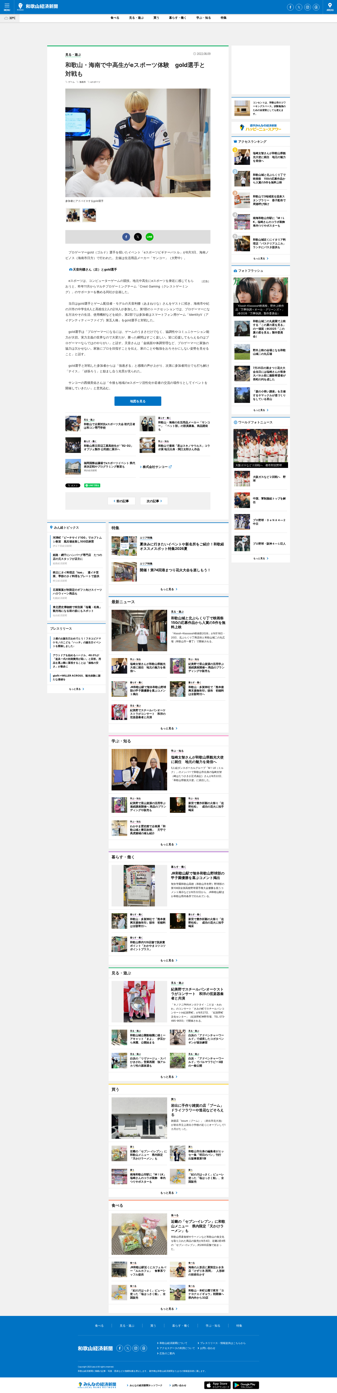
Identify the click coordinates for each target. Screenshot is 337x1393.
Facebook (290, 7)
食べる (115, 17)
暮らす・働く (178, 17)
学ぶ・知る (203, 17)
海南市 (82, 82)
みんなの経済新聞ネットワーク (97, 1385)
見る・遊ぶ (136, 17)
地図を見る (138, 401)
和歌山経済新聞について (173, 1343)
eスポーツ (95, 82)
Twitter (299, 7)
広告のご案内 (167, 1353)
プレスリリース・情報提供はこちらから (223, 1343)
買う (156, 17)
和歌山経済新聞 (37, 7)
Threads (316, 7)
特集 (224, 17)
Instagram (307, 7)
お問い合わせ (207, 1348)
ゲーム (71, 82)
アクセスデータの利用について (177, 1348)
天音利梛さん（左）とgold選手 (95, 269)
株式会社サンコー (155, 467)
